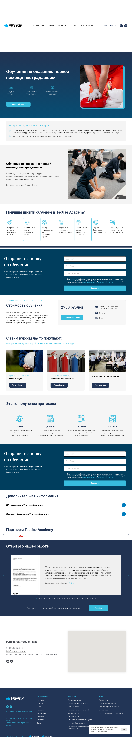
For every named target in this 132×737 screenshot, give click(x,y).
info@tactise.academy (16, 651)
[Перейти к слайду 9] (49, 598)
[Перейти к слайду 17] (62, 598)
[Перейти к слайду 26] (77, 598)
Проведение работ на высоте (109, 706)
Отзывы (39, 723)
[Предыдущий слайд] (3, 534)
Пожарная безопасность (63, 378)
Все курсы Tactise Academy (105, 376)
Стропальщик (103, 710)
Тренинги (62, 26)
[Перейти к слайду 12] (54, 598)
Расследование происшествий (78, 710)
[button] (18, 104)
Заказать (95, 288)
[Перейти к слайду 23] (72, 598)
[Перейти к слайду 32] (87, 598)
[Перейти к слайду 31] (85, 598)
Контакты (40, 700)
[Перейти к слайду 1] (36, 598)
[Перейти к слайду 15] (59, 598)
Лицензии (40, 716)
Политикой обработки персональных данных (97, 282)
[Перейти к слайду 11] (52, 598)
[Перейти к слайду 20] (67, 598)
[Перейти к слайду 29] (82, 598)
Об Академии (38, 26)
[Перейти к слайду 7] (46, 598)
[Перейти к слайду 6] (44, 598)
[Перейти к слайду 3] (39, 598)
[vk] (121, 25)
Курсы (51, 26)
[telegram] (125, 25)
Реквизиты (40, 720)
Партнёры (40, 710)
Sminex (71, 583)
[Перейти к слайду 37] (95, 598)
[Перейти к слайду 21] (69, 598)
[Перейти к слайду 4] (41, 598)
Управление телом (74, 713)
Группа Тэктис (87, 26)
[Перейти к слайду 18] (64, 598)
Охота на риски (73, 706)
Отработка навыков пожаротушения (80, 720)
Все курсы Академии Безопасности (111, 713)
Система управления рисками (78, 703)
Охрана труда (15, 378)
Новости (40, 703)
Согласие (73, 279)
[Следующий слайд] (128, 534)
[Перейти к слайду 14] (57, 598)
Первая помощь (73, 716)
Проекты (73, 26)
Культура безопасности (76, 723)
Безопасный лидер (74, 700)
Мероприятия (42, 713)
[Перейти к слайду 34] (90, 598)
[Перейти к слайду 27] (79, 598)
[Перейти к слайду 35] (92, 598)
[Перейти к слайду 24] (74, 598)
